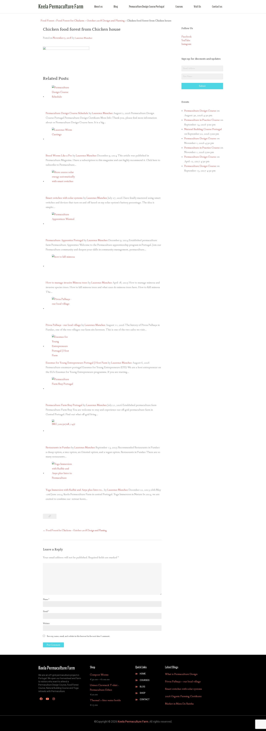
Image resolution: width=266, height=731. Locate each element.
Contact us (217, 6)
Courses (179, 6)
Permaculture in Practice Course (202, 120)
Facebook (186, 36)
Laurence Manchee (83, 38)
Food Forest (47, 20)
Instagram (186, 44)
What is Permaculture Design (181, 674)
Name (46, 599)
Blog (116, 6)
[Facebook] (41, 699)
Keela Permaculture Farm (60, 6)
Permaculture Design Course (200, 111)
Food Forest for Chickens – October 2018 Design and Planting (90, 20)
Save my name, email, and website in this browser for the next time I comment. (78, 636)
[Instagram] (53, 699)
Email (46, 611)
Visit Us (197, 6)
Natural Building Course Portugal (203, 129)
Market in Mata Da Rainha (179, 704)
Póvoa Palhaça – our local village (183, 681)
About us (98, 6)
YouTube (185, 40)
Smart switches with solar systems (183, 689)
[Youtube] (47, 699)
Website (46, 623)
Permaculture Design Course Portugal (146, 6)
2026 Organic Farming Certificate (183, 696)
